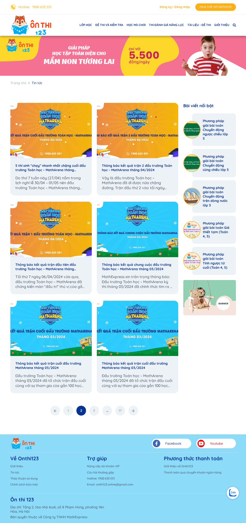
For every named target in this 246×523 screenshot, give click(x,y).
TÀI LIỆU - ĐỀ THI (199, 25)
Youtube (216, 443)
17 (120, 410)
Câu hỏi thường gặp (100, 472)
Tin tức (14, 472)
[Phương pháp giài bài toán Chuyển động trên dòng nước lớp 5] (192, 196)
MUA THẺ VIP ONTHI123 (215, 7)
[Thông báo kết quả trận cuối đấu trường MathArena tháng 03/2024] (51, 328)
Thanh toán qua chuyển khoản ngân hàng (192, 472)
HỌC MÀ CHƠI (136, 25)
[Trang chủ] (22, 443)
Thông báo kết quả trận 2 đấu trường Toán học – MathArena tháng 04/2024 (137, 167)
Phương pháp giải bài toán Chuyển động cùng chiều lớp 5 (216, 163)
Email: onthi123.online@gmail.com (110, 484)
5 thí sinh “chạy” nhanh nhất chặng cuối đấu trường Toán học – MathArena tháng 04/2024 (50, 167)
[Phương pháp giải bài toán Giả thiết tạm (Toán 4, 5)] (192, 230)
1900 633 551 (41, 7)
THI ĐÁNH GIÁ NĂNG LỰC (166, 25)
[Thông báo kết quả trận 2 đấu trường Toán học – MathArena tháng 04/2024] (137, 130)
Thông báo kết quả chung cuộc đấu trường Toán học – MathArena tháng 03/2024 (136, 266)
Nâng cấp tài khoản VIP (103, 466)
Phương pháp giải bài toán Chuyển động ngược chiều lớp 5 (215, 130)
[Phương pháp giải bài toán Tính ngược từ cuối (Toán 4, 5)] (192, 261)
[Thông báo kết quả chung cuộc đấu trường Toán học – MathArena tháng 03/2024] (137, 229)
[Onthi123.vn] (31, 25)
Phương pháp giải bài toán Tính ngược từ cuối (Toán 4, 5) (215, 261)
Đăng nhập (182, 7)
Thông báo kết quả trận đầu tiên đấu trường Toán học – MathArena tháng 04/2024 (45, 266)
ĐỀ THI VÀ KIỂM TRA (109, 25)
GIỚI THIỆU (221, 25)
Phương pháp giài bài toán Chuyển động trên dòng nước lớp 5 (215, 196)
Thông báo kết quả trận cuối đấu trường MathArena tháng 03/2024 (48, 365)
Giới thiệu (16, 466)
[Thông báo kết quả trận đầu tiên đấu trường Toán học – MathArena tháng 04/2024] (51, 229)
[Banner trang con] (123, 56)
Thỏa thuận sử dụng (24, 478)
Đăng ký (166, 7)
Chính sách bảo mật (24, 484)
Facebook (173, 443)
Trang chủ (18, 83)
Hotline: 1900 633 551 (101, 478)
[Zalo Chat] (233, 493)
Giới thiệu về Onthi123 (178, 466)
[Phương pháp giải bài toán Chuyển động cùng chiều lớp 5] (192, 163)
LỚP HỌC (86, 25)
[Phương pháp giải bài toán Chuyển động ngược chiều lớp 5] (192, 130)
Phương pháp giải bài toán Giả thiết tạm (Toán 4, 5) (216, 230)
